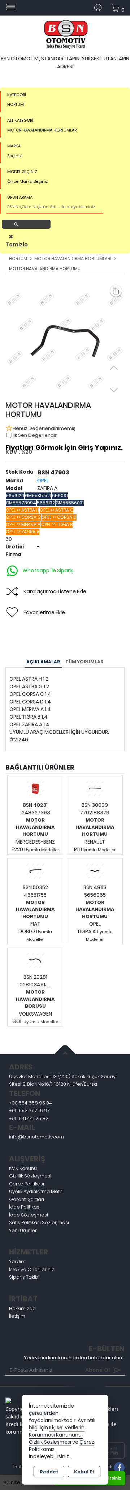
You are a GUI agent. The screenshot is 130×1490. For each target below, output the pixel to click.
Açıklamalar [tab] (43, 662)
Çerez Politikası (26, 1183)
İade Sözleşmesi (28, 1214)
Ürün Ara (28, 224)
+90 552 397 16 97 (29, 1110)
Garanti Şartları (26, 1199)
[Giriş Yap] (100, 8)
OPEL (43, 480)
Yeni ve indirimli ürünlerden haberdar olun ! (74, 1357)
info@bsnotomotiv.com (36, 1136)
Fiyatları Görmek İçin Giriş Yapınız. (64, 447)
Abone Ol (87, 1369)
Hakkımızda (22, 1308)
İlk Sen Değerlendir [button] (35, 435)
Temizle (12, 244)
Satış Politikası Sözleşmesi (39, 1222)
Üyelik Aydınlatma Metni (36, 1191)
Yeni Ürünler (23, 1230)
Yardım (17, 1261)
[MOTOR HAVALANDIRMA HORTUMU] (65, 341)
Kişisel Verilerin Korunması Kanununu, (56, 1431)
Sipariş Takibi (24, 1277)
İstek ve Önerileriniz (31, 1269)
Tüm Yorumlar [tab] (84, 662)
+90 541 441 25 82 (28, 1118)
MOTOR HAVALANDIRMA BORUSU (35, 999)
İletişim (17, 1316)
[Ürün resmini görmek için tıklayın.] (35, 788)
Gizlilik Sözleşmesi (30, 1175)
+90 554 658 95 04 (30, 1102)
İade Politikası (24, 1206)
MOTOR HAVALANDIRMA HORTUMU (35, 827)
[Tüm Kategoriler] (11, 8)
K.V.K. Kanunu (23, 1168)
